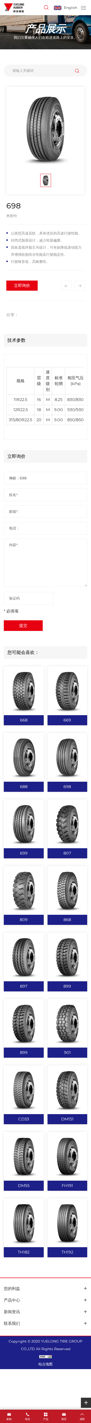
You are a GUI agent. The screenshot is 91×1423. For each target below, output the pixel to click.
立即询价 (22, 285)
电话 (27, 1419)
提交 (23, 625)
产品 (45, 1419)
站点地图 (45, 1364)
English (70, 7)
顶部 (82, 1419)
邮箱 (9, 1419)
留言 (63, 1419)
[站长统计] (45, 1356)
